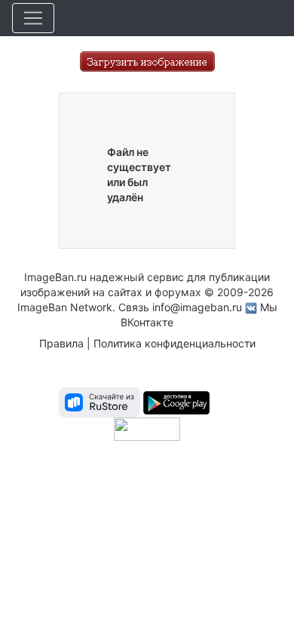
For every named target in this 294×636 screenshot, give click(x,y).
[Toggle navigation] (33, 18)
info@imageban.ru (197, 307)
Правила (61, 343)
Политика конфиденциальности (174, 343)
